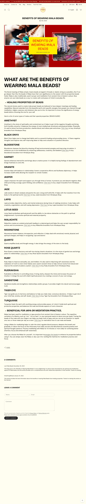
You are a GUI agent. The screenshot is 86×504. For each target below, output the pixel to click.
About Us (6, 4)
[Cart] (81, 9)
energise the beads (51, 335)
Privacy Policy (33, 413)
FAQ (20, 4)
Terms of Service (43, 413)
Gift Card (71, 4)
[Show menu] (5, 9)
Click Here (64, 128)
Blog (24, 4)
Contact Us (14, 4)
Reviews (29, 4)
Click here (65, 150)
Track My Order (37, 4)
